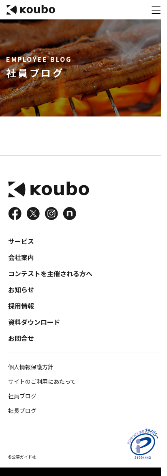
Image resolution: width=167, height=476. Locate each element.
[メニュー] (156, 9)
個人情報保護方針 (31, 367)
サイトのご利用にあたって (42, 381)
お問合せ (21, 338)
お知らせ (21, 289)
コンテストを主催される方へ (50, 273)
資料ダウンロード (34, 322)
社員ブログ (22, 396)
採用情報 (21, 306)
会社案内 (21, 257)
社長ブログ (22, 410)
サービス (21, 241)
